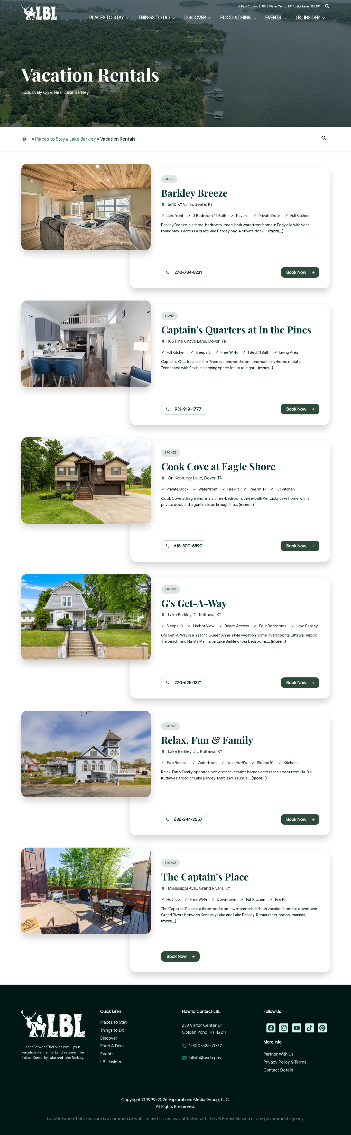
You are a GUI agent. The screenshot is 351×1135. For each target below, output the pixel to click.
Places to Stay (50, 139)
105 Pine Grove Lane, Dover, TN (197, 341)
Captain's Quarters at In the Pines (236, 329)
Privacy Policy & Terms (284, 1062)
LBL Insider (111, 1062)
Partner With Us (278, 1054)
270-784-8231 (188, 272)
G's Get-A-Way (194, 603)
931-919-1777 (188, 409)
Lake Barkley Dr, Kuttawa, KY (194, 615)
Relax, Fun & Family (207, 739)
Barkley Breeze (194, 192)
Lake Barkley (82, 139)
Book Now (296, 272)
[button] (327, 6)
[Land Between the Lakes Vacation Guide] (39, 11)
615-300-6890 (188, 546)
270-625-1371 (188, 682)
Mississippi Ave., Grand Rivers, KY (199, 888)
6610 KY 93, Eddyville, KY (190, 204)
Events (107, 1054)
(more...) (275, 231)
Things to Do (112, 1030)
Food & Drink (112, 1046)
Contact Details (278, 1070)
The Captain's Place (205, 876)
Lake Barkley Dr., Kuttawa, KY (195, 751)
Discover (108, 1038)
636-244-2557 (188, 819)
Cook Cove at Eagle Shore (218, 466)
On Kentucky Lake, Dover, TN (195, 478)
